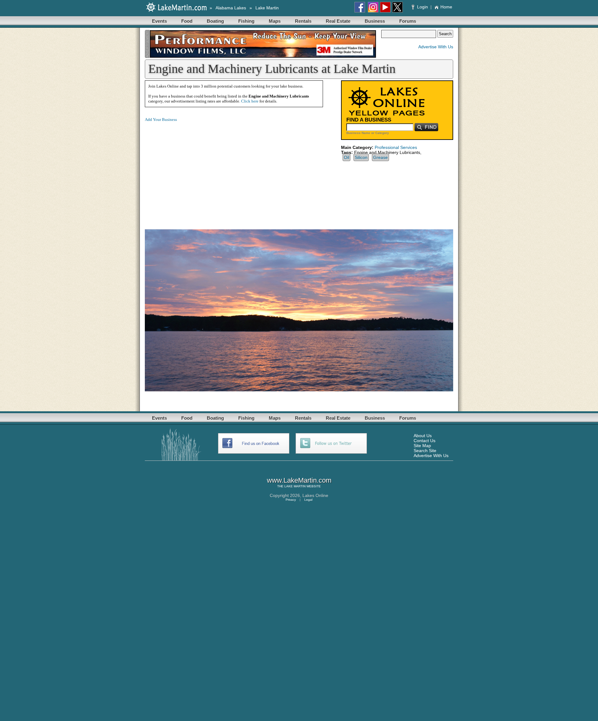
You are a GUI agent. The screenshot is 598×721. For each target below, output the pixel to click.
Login (422, 6)
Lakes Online (315, 495)
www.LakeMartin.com (299, 480)
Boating (215, 21)
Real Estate (338, 21)
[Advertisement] (197, 170)
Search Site (425, 450)
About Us (423, 435)
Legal (308, 499)
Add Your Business (161, 119)
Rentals (303, 21)
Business (375, 21)
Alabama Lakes (231, 7)
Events (159, 21)
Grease (380, 157)
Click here (250, 101)
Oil (346, 157)
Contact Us (424, 440)
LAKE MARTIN (295, 486)
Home (446, 6)
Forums (407, 21)
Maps (275, 21)
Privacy (291, 499)
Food (186, 21)
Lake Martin (267, 7)
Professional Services (396, 147)
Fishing (246, 21)
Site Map (422, 445)
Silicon (361, 157)
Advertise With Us (435, 46)
